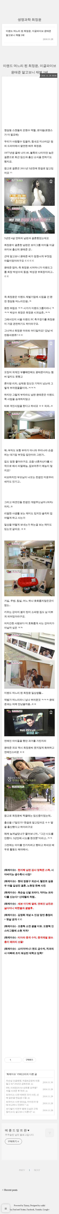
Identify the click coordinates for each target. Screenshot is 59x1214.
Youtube (38, 1209)
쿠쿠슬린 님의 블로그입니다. (19, 1135)
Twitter (23, 1209)
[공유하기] (14, 1059)
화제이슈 (11, 1074)
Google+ (46, 1209)
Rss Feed (13, 1209)
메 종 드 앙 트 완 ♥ (17, 1130)
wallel (42, 1205)
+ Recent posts (9, 1190)
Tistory (26, 1205)
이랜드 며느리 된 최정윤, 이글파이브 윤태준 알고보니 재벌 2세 (28, 33)
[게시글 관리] (18, 1059)
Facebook (30, 1209)
